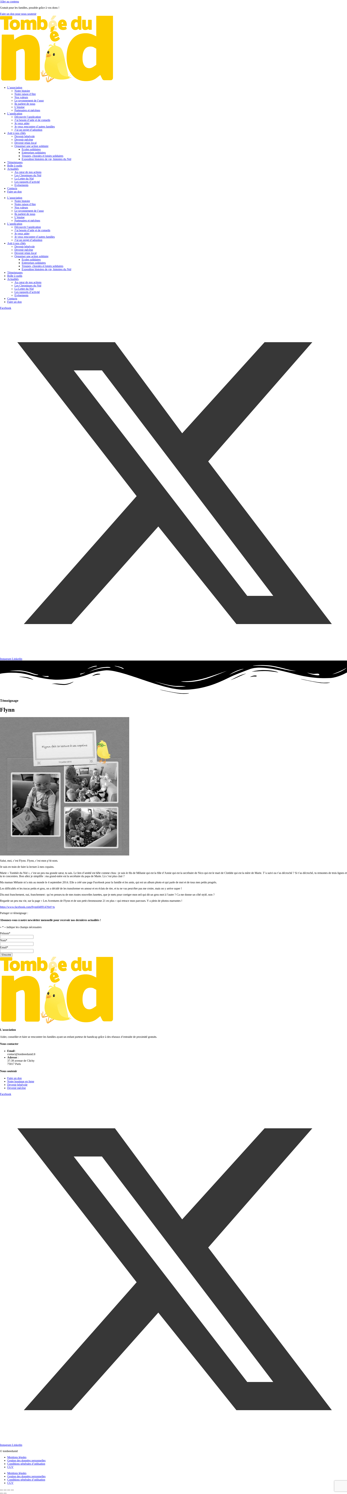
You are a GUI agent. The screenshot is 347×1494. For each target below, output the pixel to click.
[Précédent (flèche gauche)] (1, 1493)
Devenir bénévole (24, 136)
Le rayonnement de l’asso (29, 100)
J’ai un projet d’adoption (28, 129)
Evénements (21, 185)
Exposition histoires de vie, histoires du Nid (46, 159)
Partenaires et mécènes (27, 110)
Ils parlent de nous (24, 103)
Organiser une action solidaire (31, 146)
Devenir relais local (25, 142)
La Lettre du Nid (24, 178)
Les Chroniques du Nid (27, 175)
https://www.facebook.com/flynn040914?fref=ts (27, 906)
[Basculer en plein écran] (5, 1490)
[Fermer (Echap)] (12, 1490)
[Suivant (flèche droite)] (5, 1493)
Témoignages (15, 162)
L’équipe (19, 107)
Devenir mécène (23, 139)
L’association (14, 87)
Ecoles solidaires (31, 149)
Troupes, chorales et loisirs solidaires (42, 155)
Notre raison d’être (25, 94)
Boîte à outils (14, 165)
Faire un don (14, 191)
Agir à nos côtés (16, 133)
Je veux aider (21, 123)
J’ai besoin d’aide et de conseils (32, 120)
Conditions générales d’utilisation (26, 1463)
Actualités (13, 168)
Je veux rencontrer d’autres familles (34, 126)
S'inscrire (6, 954)
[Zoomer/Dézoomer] (1, 1490)
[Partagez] (8, 1490)
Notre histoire (22, 90)
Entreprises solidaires (34, 152)
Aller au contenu (9, 1)
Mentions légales (16, 1457)
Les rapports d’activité (27, 181)
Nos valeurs (21, 97)
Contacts (12, 188)
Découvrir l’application (27, 116)
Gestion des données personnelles (26, 1460)
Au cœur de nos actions (27, 172)
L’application (14, 113)
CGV (10, 1467)
